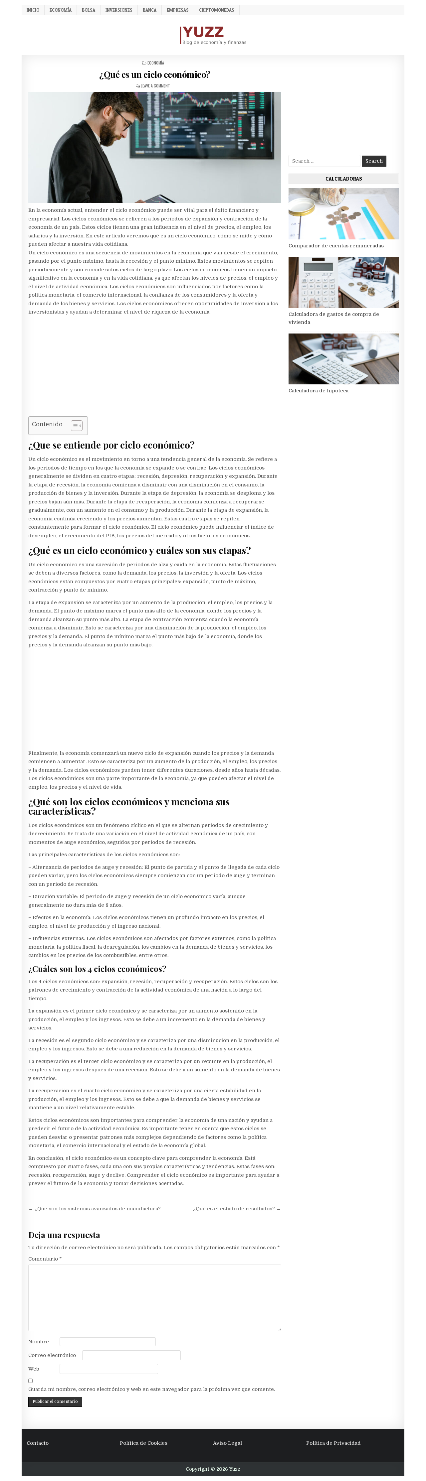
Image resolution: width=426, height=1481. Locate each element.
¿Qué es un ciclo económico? (154, 74)
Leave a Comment (155, 85)
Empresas (178, 10)
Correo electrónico (52, 1355)
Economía (61, 10)
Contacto (38, 1443)
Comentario (45, 1259)
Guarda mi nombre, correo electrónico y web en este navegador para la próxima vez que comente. (151, 1389)
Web (33, 1369)
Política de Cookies (143, 1443)
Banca (149, 10)
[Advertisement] (154, 367)
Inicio (33, 10)
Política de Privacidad (333, 1443)
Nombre (38, 1342)
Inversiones (119, 10)
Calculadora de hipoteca (318, 391)
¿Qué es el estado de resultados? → (237, 1209)
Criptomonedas (216, 10)
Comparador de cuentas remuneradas (336, 246)
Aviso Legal (227, 1443)
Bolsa (88, 10)
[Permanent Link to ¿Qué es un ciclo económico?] (154, 147)
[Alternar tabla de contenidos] (73, 425)
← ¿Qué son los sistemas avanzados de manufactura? (94, 1209)
